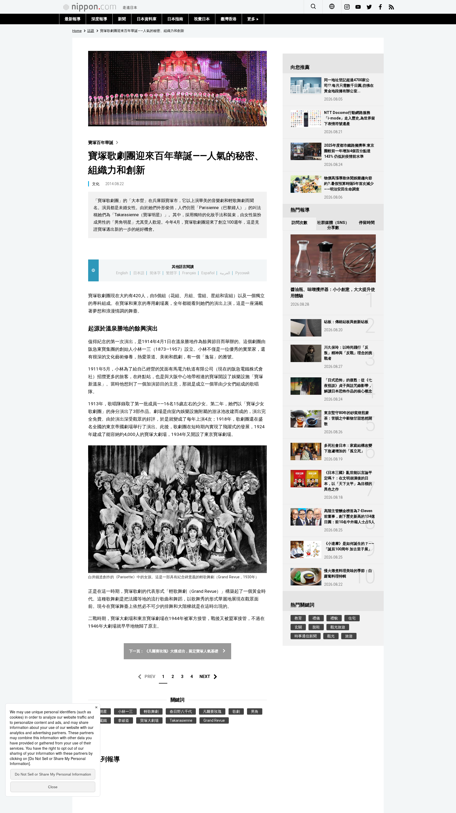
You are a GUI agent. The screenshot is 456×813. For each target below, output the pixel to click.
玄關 (298, 627)
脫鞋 (316, 627)
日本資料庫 (146, 19)
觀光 (331, 636)
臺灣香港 (228, 19)
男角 (254, 711)
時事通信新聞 (305, 636)
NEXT (205, 676)
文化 (95, 184)
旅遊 (349, 636)
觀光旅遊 (337, 627)
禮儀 (316, 618)
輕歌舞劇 (151, 711)
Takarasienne (181, 720)
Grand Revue (214, 720)
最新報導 (72, 19)
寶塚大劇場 (149, 720)
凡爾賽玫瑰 (212, 711)
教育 (298, 618)
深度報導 (99, 19)
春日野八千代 (181, 711)
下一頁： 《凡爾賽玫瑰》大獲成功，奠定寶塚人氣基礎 (173, 651)
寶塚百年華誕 (100, 142)
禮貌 (334, 618)
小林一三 (125, 711)
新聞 (122, 19)
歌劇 (236, 711)
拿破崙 (123, 720)
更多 (251, 19)
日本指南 (175, 19)
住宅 (352, 618)
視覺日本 (202, 19)
